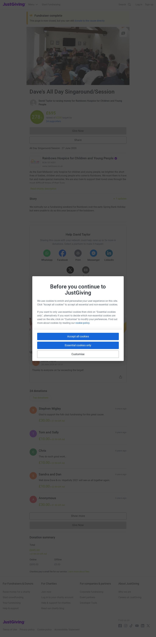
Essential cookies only (78, 345)
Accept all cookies (78, 336)
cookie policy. (82, 322)
